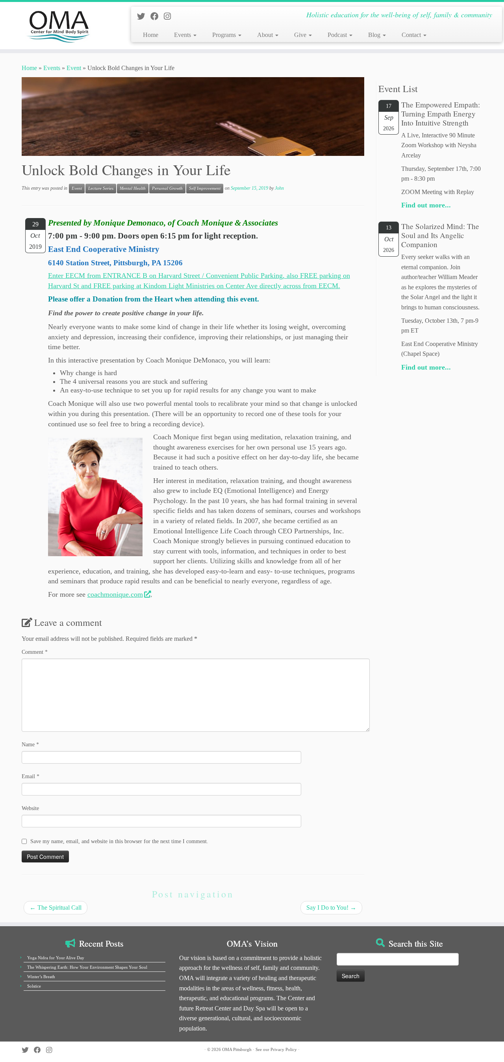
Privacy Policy (284, 1049)
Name (30, 744)
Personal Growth (167, 188)
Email (30, 776)
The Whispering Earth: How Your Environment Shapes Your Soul (87, 967)
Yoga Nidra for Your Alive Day (55, 957)
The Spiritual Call (56, 907)
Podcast (338, 34)
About (265, 34)
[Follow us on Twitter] (143, 16)
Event (74, 68)
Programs (224, 34)
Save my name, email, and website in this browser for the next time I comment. (119, 841)
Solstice (34, 986)
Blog (375, 34)
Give (301, 34)
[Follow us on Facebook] (157, 16)
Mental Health (133, 188)
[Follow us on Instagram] (170, 16)
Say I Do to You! (331, 907)
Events (183, 34)
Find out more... (426, 205)
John (279, 188)
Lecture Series (100, 188)
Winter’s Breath (41, 976)
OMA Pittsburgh (237, 1049)
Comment (35, 652)
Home (150, 34)
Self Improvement (204, 188)
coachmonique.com (115, 594)
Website (30, 808)
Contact (412, 34)
